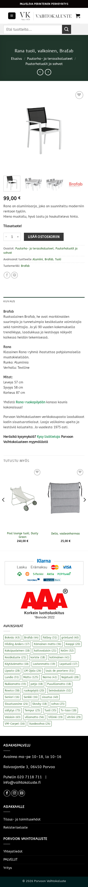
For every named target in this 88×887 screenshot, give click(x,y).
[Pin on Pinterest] (14, 275)
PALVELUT (10, 860)
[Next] (77, 130)
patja (36, 684)
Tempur (32, 710)
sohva (58, 703)
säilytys (12, 710)
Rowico (12, 690)
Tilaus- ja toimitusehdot (22, 819)
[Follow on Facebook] (7, 793)
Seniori (12, 697)
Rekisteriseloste (15, 827)
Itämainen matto (47, 644)
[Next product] (40, 72)
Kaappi (73, 644)
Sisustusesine (16, 703)
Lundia (12, 677)
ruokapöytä (34, 690)
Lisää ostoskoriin (44, 237)
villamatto (34, 717)
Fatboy (50, 637)
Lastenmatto (44, 664)
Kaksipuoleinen (17, 650)
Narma (50, 677)
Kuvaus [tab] (9, 301)
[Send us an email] (21, 793)
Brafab (49, 259)
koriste (37, 657)
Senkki (31, 697)
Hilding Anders (17, 644)
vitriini (74, 717)
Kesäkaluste (15, 657)
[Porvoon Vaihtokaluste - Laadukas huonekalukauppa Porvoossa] (45, 16)
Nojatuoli (70, 677)
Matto (30, 677)
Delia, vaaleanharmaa (65, 533)
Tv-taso (68, 710)
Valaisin (13, 717)
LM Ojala (32, 670)
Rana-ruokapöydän (30, 402)
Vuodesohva (39, 723)
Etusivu (16, 59)
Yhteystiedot (13, 851)
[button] (11, 15)
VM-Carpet (15, 723)
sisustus (50, 697)
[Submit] (66, 29)
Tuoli (58, 259)
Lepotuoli (68, 664)
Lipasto (12, 670)
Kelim (67, 650)
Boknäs (12, 637)
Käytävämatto (17, 664)
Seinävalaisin (60, 690)
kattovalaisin (45, 650)
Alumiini (37, 259)
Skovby (39, 703)
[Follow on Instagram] (14, 793)
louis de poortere (60, 670)
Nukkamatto (15, 684)
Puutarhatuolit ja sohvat (44, 64)
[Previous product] (48, 72)
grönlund (70, 637)
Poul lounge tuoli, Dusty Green (22, 535)
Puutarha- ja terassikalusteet (50, 59)
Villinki (55, 717)
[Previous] (11, 130)
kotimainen (59, 657)
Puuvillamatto (59, 684)
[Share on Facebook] (7, 275)
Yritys (7, 868)
